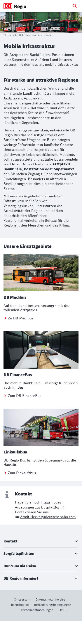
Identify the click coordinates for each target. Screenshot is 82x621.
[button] (41, 541)
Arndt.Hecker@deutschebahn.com (48, 517)
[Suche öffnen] (74, 6)
